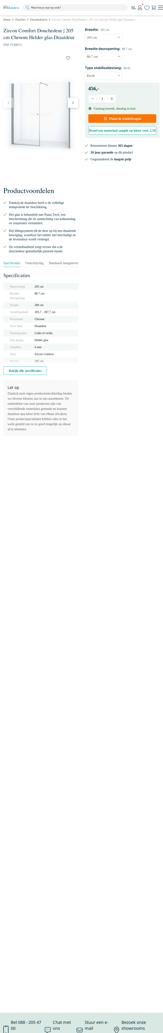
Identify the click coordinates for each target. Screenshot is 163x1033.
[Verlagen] (93, 99)
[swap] (68, 58)
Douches (20, 19)
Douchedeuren (38, 19)
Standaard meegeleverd (64, 263)
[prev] (8, 103)
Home (7, 19)
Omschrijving (34, 263)
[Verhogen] (112, 99)
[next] (73, 103)
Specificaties (11, 263)
